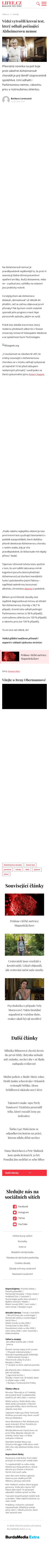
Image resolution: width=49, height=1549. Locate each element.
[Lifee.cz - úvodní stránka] (12, 4)
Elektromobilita (12, 1333)
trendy (18, 869)
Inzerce (22, 1246)
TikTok (21, 1218)
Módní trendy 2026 (14, 1304)
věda (27, 869)
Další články (12, 1172)
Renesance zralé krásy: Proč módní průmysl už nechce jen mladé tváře (21, 1459)
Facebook (23, 1206)
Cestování (24, 1296)
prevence (7, 869)
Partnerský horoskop (14, 1294)
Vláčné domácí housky (17, 1357)
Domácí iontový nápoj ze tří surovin (21, 1349)
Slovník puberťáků (13, 1291)
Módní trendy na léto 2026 (17, 1323)
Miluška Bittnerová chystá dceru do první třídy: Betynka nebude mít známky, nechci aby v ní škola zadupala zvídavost (21, 1434)
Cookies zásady (22, 1263)
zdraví (6, 874)
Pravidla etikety (28, 1288)
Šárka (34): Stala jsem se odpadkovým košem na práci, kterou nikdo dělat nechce (24, 1133)
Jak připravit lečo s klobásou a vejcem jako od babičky (22, 1371)
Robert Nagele (36, 374)
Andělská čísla (11, 1296)
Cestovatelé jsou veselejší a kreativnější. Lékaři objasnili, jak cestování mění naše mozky (24, 965)
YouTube (22, 1224)
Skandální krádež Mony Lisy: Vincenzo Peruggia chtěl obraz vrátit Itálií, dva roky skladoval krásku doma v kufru (22, 1445)
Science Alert (14, 671)
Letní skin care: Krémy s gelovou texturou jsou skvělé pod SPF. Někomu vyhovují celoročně (20, 1478)
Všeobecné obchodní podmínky (22, 1257)
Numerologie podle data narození (20, 1299)
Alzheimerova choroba (13, 865)
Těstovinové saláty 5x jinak (17, 1359)
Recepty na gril (25, 1306)
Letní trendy (10, 1306)
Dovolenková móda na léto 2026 (19, 1328)
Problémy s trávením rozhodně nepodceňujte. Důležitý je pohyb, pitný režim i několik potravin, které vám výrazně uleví (21, 1508)
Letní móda (30, 1304)
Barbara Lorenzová (21, 98)
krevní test (30, 865)
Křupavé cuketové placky (18, 1352)
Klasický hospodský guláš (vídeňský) (21, 1354)
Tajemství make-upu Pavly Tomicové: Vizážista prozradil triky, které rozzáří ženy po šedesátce (22, 1415)
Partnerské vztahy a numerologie (20, 1318)
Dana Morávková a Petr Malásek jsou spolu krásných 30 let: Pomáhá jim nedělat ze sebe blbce (24, 1155)
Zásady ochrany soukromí (22, 1268)
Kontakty (22, 1241)
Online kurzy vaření (22, 1235)
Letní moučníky (29, 1330)
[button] (38, 3)
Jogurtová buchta (15, 1375)
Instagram (23, 1212)
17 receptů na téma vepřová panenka (22, 1365)
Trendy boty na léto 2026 (16, 1325)
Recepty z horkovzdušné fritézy (21, 1383)
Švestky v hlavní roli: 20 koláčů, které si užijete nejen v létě (22, 1379)
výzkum (37, 869)
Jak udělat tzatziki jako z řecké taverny (19, 1343)
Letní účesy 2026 (13, 1330)
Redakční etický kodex (22, 1252)
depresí (28, 588)
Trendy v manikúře (30, 1312)
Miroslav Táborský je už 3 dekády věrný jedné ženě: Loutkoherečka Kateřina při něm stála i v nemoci (20, 1395)
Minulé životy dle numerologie (21, 1315)
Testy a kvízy (31, 1294)
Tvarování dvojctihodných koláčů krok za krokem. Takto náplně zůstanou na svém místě (22, 1498)
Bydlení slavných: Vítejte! (16, 1301)
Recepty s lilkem (12, 1362)
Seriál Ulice (10, 1320)
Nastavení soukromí (22, 1273)
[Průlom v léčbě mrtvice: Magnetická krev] (24, 914)
